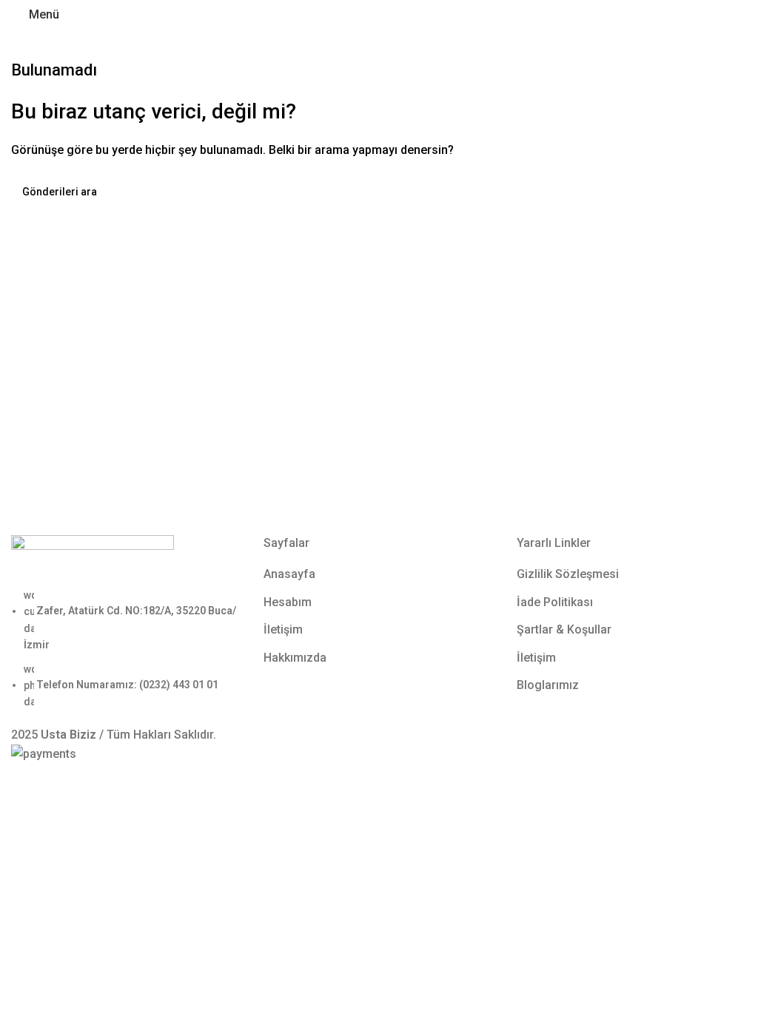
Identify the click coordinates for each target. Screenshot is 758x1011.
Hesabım (288, 602)
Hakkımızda (295, 658)
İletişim (283, 629)
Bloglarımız (548, 685)
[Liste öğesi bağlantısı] (126, 649)
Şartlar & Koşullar (564, 629)
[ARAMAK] (730, 192)
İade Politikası (555, 602)
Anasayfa (289, 574)
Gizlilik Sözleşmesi (568, 574)
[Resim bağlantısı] (92, 560)
